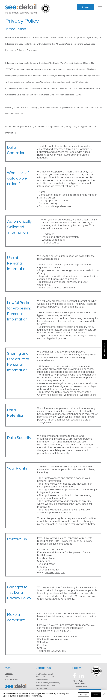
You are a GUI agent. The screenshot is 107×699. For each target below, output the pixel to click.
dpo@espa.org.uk (55, 572)
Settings (83, 694)
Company (9, 673)
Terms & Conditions (80, 684)
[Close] (103, 694)
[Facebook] (74, 675)
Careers (8, 676)
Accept (96, 694)
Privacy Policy (78, 681)
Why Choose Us (12, 679)
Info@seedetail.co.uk (44, 674)
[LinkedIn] (81, 675)
